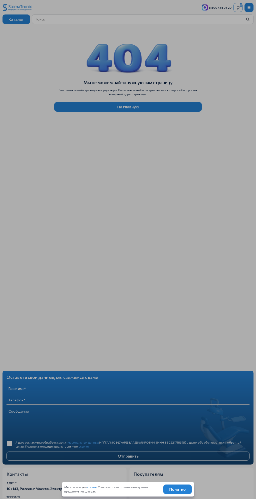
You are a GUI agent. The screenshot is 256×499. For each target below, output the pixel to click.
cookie (91, 487)
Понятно (177, 489)
